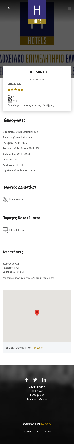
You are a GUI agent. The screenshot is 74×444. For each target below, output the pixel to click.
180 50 (31, 170)
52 (14, 96)
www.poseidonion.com (27, 132)
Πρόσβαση (38, 347)
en (9, 8)
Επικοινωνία (37, 390)
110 (15, 101)
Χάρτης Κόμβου (37, 386)
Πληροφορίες (37, 395)
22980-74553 (21, 143)
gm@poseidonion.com (21, 137)
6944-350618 (35, 148)
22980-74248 (23, 154)
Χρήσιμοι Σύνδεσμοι (37, 399)
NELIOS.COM (45, 424)
